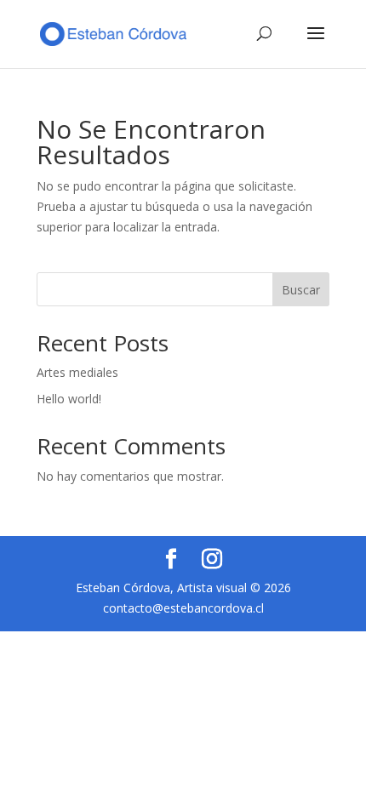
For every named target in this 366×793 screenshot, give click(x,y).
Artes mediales (77, 372)
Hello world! (69, 399)
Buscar (301, 290)
